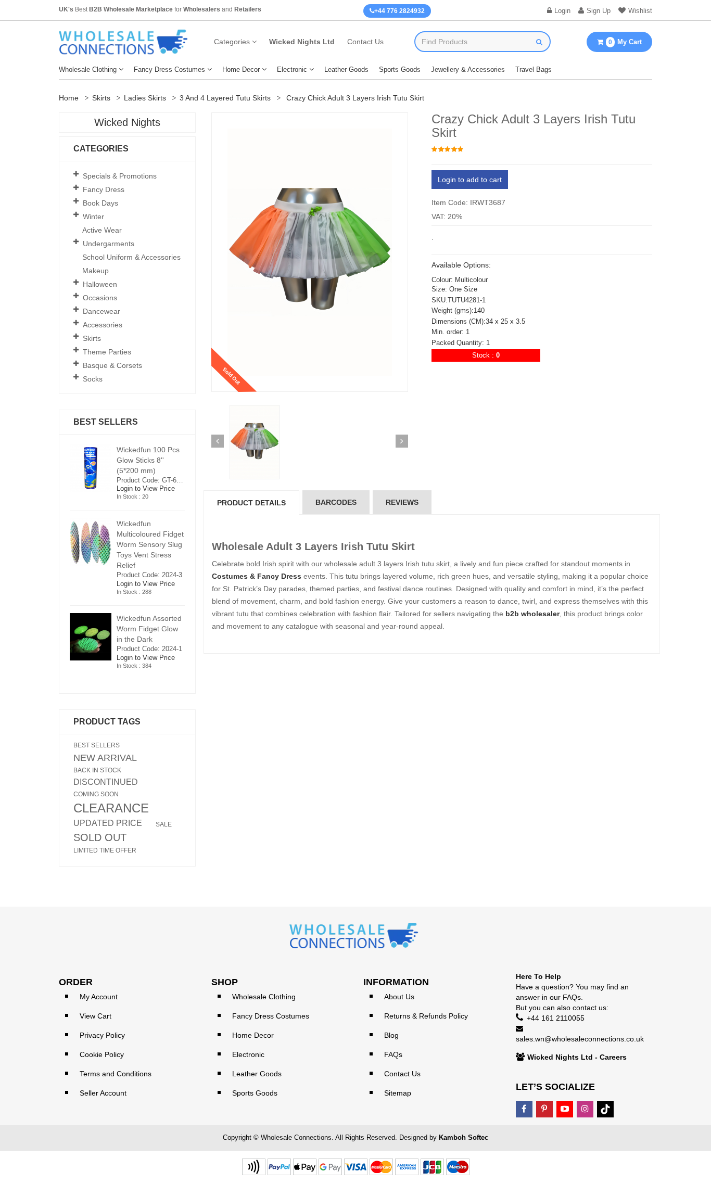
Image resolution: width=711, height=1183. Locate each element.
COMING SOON (96, 794)
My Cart (625, 42)
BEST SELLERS (96, 745)
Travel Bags (533, 69)
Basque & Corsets (112, 365)
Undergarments (108, 243)
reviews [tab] (402, 502)
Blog (391, 1035)
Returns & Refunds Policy (426, 1016)
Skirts (101, 98)
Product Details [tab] (251, 503)
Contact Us (365, 41)
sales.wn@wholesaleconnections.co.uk (580, 1039)
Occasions (100, 298)
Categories (232, 41)
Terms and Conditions (115, 1074)
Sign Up (599, 11)
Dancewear (101, 311)
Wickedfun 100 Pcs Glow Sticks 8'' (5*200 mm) (148, 460)
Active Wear (102, 230)
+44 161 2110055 (556, 1018)
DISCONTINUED (105, 782)
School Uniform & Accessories (131, 257)
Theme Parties (107, 352)
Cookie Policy (102, 1054)
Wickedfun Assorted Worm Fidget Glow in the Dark (149, 628)
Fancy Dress (103, 189)
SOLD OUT (99, 837)
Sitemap (397, 1093)
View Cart (95, 1016)
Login (562, 11)
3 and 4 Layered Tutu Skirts (225, 98)
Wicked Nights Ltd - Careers (577, 1057)
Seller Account (103, 1093)
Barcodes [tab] (336, 502)
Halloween (100, 284)
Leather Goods (346, 69)
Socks (93, 379)
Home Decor (241, 69)
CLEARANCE (111, 808)
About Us (399, 997)
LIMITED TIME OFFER (104, 850)
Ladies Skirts (145, 98)
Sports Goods (400, 69)
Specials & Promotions (120, 176)
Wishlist (640, 11)
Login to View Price (146, 488)
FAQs (393, 1054)
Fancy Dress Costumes (169, 69)
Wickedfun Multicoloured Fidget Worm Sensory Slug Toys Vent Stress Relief (150, 544)
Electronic (292, 69)
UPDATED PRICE (107, 823)
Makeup (95, 270)
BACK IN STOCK (97, 770)
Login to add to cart (470, 179)
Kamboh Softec (463, 1137)
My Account (99, 997)
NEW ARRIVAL (105, 757)
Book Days (100, 203)
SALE (164, 824)
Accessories (102, 325)
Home (69, 98)
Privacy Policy (102, 1035)
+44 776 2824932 (399, 11)
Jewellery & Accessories (468, 69)
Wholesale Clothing (88, 69)
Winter (93, 216)
